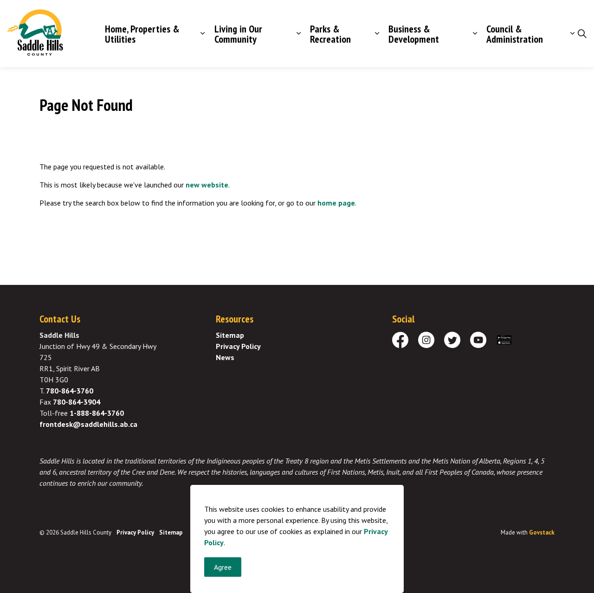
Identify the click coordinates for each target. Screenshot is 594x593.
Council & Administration (514, 33)
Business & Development (413, 33)
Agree (223, 567)
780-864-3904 (76, 401)
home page (336, 202)
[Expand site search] (582, 33)
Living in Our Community (238, 33)
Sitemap (230, 335)
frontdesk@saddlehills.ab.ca (88, 424)
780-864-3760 (69, 390)
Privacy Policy (238, 346)
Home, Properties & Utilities (142, 33)
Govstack (542, 532)
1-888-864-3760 (97, 413)
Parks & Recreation (330, 33)
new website (207, 184)
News (225, 357)
